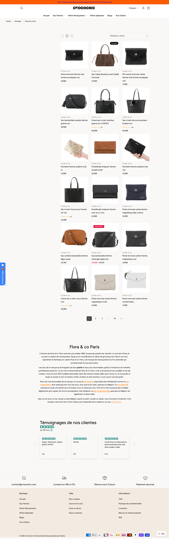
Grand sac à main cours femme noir (74, 300)
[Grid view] (62, 35)
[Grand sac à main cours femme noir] (74, 279)
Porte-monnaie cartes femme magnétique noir (134, 257)
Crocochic (29, 536)
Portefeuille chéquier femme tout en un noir (104, 211)
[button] (21, 8)
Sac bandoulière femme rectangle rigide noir (102, 257)
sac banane (88, 381)
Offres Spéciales (26, 513)
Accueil (22, 499)
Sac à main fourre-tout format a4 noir (74, 211)
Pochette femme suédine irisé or (73, 168)
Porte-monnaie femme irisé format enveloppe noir (72, 76)
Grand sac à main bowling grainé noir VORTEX (103, 122)
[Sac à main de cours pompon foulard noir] (136, 101)
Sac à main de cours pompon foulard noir (134, 122)
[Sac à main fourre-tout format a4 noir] (74, 190)
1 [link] (89, 318)
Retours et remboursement (130, 513)
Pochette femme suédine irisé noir (135, 168)
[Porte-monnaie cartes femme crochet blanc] (136, 279)
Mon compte (74, 499)
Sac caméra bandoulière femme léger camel (74, 257)
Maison (8, 21)
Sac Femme (24, 503)
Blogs (21, 517)
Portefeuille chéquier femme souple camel (104, 168)
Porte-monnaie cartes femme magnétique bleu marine (134, 211)
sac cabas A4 (122, 385)
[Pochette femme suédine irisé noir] (136, 147)
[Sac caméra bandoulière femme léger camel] (74, 236)
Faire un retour (75, 508)
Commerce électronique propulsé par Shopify (49, 536)
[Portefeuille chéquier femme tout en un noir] (105, 190)
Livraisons (123, 508)
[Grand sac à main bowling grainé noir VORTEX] (105, 101)
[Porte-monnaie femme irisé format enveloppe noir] (74, 55)
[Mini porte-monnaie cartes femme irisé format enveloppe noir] (136, 55)
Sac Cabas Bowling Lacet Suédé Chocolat (105, 76)
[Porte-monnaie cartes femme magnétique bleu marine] (136, 190)
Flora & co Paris (30, 21)
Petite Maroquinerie (27, 508)
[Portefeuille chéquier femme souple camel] (105, 147)
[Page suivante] (121, 318)
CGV (121, 499)
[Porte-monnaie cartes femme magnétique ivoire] (105, 279)
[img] (86, 427)
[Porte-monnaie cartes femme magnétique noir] (136, 236)
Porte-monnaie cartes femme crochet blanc (134, 300)
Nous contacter (75, 513)
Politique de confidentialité (130, 503)
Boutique (18, 21)
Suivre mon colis (76, 503)
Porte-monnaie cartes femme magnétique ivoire (104, 300)
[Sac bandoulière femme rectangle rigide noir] (105, 236)
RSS (120, 517)
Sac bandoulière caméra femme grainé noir (74, 122)
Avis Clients (24, 522)
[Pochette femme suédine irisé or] (74, 147)
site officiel (116, 402)
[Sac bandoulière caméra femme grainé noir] (74, 101)
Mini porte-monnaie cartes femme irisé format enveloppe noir (135, 77)
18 (115, 318)
